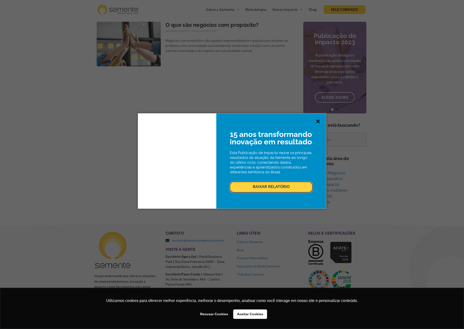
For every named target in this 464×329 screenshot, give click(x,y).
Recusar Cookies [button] (214, 314)
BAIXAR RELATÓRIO (271, 186)
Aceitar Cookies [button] (250, 314)
